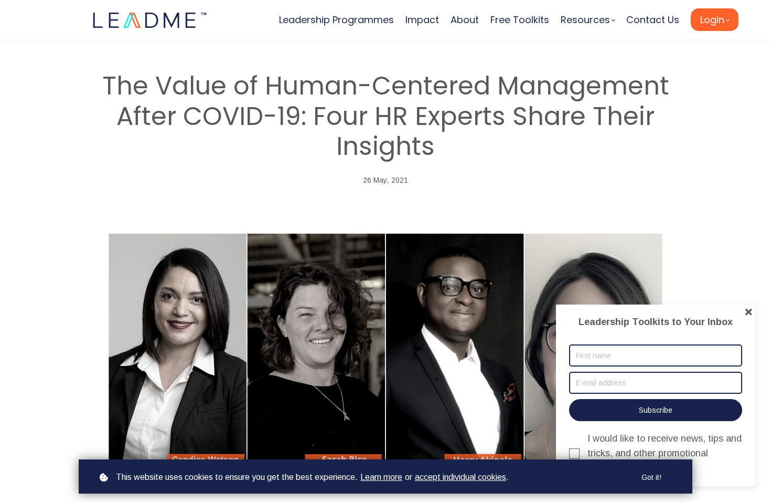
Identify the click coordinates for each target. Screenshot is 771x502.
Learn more (381, 477)
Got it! (651, 477)
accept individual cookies (460, 477)
